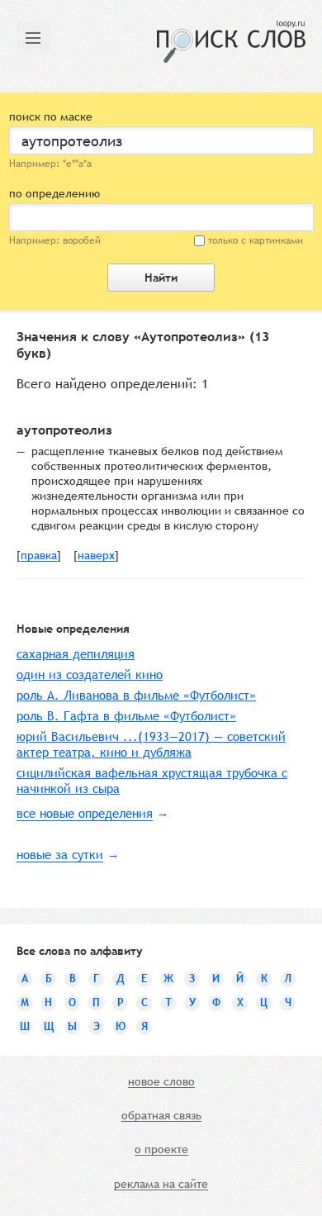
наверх (96, 556)
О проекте (161, 1150)
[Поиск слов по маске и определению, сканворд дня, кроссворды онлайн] (231, 42)
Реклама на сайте (161, 1184)
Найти (161, 277)
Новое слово (161, 1082)
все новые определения (85, 813)
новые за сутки (60, 855)
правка (39, 556)
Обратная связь (161, 1116)
